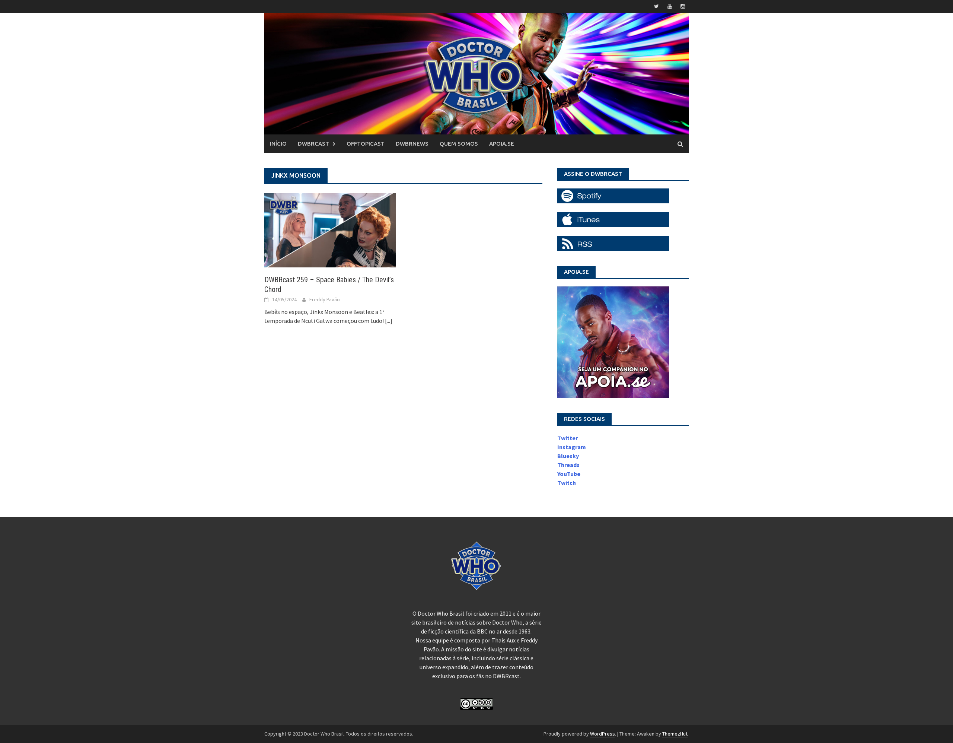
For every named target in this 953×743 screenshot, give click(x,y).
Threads (568, 465)
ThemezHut (675, 733)
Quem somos (459, 143)
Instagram (571, 447)
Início (278, 143)
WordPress (602, 733)
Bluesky (568, 456)
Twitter (567, 438)
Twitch (566, 482)
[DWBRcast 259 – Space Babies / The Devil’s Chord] (330, 229)
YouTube (568, 473)
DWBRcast (313, 143)
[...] (388, 320)
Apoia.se (501, 143)
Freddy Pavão (324, 299)
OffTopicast (366, 143)
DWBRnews (412, 143)
